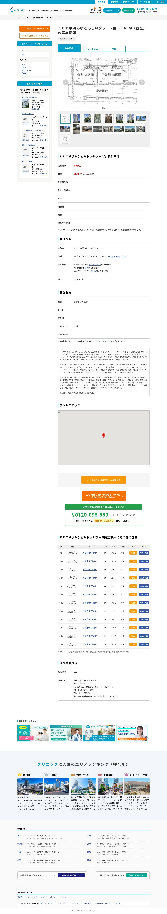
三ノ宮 (104, 846)
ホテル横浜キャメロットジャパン (33, 130)
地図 (114, 48)
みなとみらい (26, 70)
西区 (23, 54)
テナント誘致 (146, 1)
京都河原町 (114, 854)
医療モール (69, 10)
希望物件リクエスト (112, 10)
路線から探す (46, 10)
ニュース (63, 897)
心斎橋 (108, 838)
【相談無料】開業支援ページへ (71, 875)
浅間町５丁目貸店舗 (28, 145)
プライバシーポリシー (49, 897)
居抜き (47, 835)
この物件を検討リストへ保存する (34, 35)
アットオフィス (48, 903)
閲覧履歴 (93, 10)
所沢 (46, 862)
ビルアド (75, 903)
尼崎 (113, 846)
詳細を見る (36, 109)
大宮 (34, 862)
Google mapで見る (117, 256)
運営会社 (20, 897)
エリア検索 (31, 835)
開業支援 (114, 1)
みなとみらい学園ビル (29, 97)
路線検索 (40, 835)
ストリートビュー (92, 48)
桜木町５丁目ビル (28, 113)
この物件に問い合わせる (35, 28)
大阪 (89, 835)
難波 (113, 838)
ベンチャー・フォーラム (102, 903)
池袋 (60, 838)
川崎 (53, 846)
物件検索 (101, 1)
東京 (19, 835)
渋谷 (38, 838)
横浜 (23, 64)
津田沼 (50, 854)
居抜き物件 (58, 10)
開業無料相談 (129, 10)
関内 (38, 846)
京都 (89, 852)
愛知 (89, 860)
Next (142, 82)
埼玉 (19, 860)
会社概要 (161, 1)
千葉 (19, 852)
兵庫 (89, 844)
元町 (109, 846)
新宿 (34, 838)
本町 (123, 838)
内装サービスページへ (137, 875)
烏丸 (107, 854)
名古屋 (104, 862)
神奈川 (20, 844)
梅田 (103, 838)
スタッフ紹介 (32, 897)
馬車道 (24, 73)
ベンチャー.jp (86, 903)
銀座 (56, 838)
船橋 (38, 854)
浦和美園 (52, 862)
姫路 (124, 846)
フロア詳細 (144, 553)
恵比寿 (51, 838)
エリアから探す (32, 10)
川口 (42, 862)
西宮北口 (119, 846)
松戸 (45, 854)
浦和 (38, 862)
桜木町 (88, 267)
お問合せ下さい (90, 553)
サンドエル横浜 (27, 161)
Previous (66, 82)
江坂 (127, 838)
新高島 (24, 67)
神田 (42, 838)
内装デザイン (129, 1)
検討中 (99, 10)
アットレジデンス (63, 903)
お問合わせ (106, 341)
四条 (103, 854)
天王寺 (118, 838)
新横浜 (43, 846)
